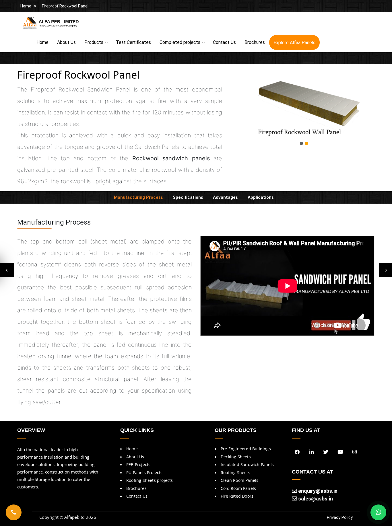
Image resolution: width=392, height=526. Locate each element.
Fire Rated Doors (237, 496)
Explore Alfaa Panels (294, 42)
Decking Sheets (236, 456)
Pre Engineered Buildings (246, 448)
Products (93, 42)
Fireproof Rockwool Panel (65, 6)
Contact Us (224, 42)
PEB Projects (138, 464)
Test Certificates (133, 42)
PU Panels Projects (144, 472)
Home (25, 6)
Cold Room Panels (238, 488)
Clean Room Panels (239, 480)
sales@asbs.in (315, 499)
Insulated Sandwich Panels (247, 464)
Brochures (254, 42)
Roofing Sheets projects (149, 480)
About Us (66, 42)
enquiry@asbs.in (317, 491)
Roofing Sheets (235, 472)
